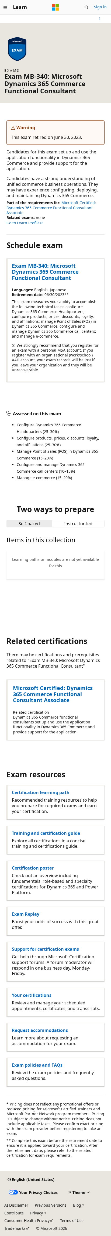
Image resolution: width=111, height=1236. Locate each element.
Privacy (36, 1213)
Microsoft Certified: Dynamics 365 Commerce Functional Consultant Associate (51, 207)
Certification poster (33, 868)
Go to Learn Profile (23, 222)
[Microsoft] (55, 7)
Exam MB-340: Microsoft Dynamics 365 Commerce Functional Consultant (45, 271)
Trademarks (15, 1228)
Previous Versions (51, 1205)
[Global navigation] (5, 7)
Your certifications (31, 995)
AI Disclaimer (16, 1205)
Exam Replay (25, 914)
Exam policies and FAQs (37, 1065)
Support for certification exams (45, 949)
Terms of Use (72, 1220)
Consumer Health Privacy (27, 1220)
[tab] (29, 523)
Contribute (14, 1213)
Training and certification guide (46, 833)
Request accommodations (40, 1030)
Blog (77, 1205)
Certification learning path (41, 792)
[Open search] (86, 7)
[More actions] (100, 19)
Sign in (100, 6)
